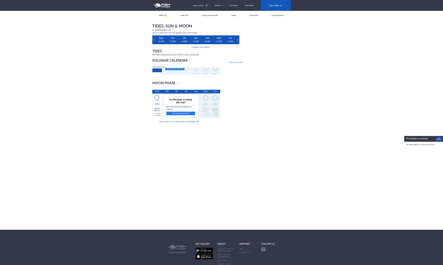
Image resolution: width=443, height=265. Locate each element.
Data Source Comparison (223, 255)
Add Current (439, 138)
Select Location (198, 5)
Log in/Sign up (275, 5)
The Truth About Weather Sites (225, 249)
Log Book (254, 15)
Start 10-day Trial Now (175, 68)
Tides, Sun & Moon (210, 15)
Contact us (245, 252)
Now (234, 15)
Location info (278, 15)
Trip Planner (233, 5)
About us (222, 260)
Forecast (184, 15)
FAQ (241, 248)
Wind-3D (163, 15)
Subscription (249, 5)
